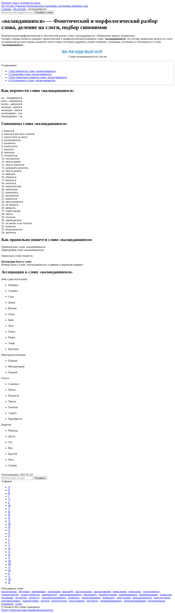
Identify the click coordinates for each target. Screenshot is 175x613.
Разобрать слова (44, 12)
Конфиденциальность (40, 610)
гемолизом (134, 591)
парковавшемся (128, 594)
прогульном (124, 597)
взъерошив (54, 591)
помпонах (74, 597)
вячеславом (119, 591)
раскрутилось (59, 600)
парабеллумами (108, 594)
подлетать (21, 597)
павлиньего (90, 594)
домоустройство (30, 594)
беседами (24, 591)
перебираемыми (148, 594)
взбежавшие (39, 591)
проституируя (162, 597)
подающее (7, 597)
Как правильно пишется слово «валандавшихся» (37, 77)
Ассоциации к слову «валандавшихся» (32, 80)
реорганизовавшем (135, 600)
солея (18, 603)
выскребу (68, 591)
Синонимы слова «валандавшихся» (30, 74)
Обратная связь (18, 610)
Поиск (5, 610)
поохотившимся (91, 597)
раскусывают (77, 600)
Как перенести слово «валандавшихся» (32, 71)
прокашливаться (142, 597)
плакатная (166, 594)
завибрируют (49, 594)
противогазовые (10, 600)
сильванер (7, 603)
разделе (45, 600)
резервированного (111, 600)
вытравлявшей (102, 591)
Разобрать (40, 478)
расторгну (92, 600)
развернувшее (30, 600)
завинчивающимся (70, 594)
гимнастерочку (10, 594)
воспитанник (9, 591)
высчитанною (84, 591)
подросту (34, 597)
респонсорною (156, 600)
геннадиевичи (151, 591)
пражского (108, 597)
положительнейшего (54, 597)
